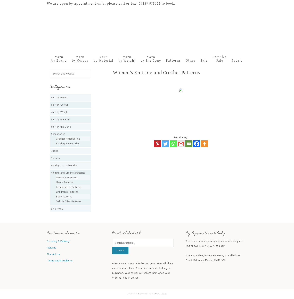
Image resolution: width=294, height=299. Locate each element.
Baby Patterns (64, 196)
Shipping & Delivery (58, 241)
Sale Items (57, 208)
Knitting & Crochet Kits (64, 165)
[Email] (188, 143)
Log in (164, 294)
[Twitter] (165, 143)
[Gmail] (181, 143)
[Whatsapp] (173, 143)
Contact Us (53, 254)
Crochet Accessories (68, 138)
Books (54, 151)
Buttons (55, 158)
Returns (51, 247)
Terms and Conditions (59, 260)
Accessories (58, 134)
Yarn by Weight (59, 112)
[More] (204, 143)
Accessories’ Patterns (68, 187)
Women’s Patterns (66, 177)
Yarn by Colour (59, 104)
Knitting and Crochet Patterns (68, 172)
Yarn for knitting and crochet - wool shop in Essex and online (147, 30)
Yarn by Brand (59, 97)
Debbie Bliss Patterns (68, 201)
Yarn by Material (60, 119)
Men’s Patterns (65, 182)
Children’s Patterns (67, 191)
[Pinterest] (157, 143)
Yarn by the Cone (61, 126)
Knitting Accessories (68, 143)
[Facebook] (196, 143)
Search (120, 250)
